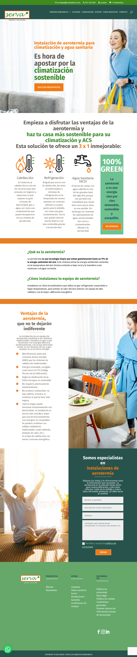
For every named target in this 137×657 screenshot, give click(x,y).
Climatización (87, 12)
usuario (102, 2)
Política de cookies (105, 599)
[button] (8, 649)
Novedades (51, 590)
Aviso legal (101, 595)
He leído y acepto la (99, 545)
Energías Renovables (59, 12)
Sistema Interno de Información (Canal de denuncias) (105, 611)
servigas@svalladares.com (67, 2)
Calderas (76, 12)
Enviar (103, 552)
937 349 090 (89, 2)
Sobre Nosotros (110, 12)
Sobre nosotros (78, 590)
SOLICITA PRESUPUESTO (49, 87)
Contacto (123, 12)
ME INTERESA (112, 226)
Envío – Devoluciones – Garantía (78, 596)
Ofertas (98, 12)
